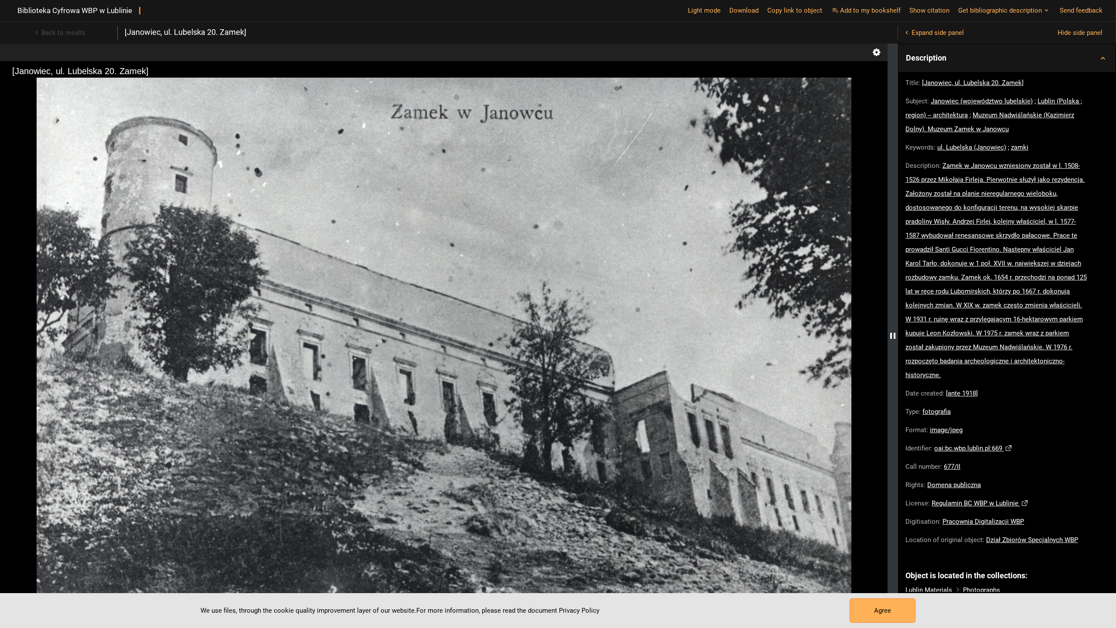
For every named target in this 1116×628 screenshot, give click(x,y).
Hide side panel (1080, 33)
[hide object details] (893, 336)
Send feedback (1081, 10)
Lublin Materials (928, 590)
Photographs (981, 590)
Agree (882, 610)
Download (744, 10)
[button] (1007, 58)
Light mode (704, 10)
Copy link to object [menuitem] (794, 10)
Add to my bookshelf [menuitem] (870, 10)
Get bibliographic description (1000, 10)
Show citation (929, 10)
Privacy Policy (579, 610)
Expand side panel (938, 33)
